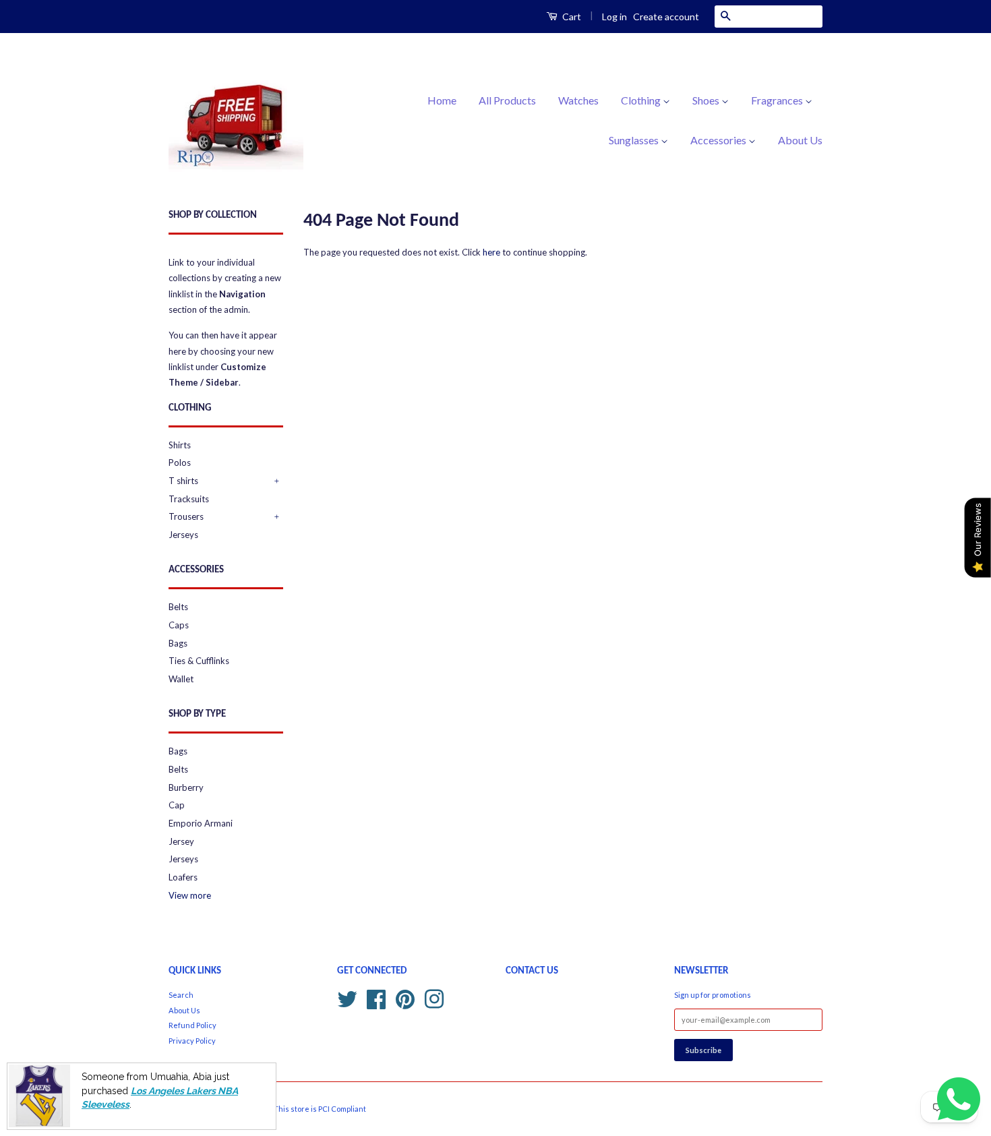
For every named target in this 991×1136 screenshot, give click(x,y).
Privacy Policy (192, 1040)
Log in (614, 16)
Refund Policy (192, 1025)
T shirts (183, 480)
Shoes (706, 100)
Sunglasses (635, 139)
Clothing (642, 100)
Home (441, 100)
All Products (507, 100)
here (491, 252)
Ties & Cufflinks (199, 660)
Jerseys (183, 534)
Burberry (186, 787)
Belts (178, 606)
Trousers (186, 516)
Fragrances (778, 100)
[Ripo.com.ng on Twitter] (347, 997)
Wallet (181, 679)
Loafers (183, 877)
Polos (180, 462)
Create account (666, 16)
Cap (177, 805)
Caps (179, 625)
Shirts (180, 445)
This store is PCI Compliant (320, 1108)
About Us (800, 139)
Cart (570, 16)
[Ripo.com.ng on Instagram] (434, 997)
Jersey (181, 841)
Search (181, 994)
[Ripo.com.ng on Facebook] (376, 997)
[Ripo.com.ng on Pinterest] (405, 997)
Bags (178, 643)
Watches (578, 100)
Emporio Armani (201, 823)
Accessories (719, 139)
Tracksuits (189, 499)
